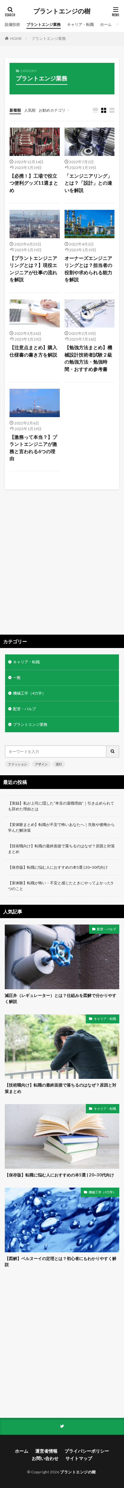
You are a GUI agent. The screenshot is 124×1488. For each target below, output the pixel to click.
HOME (16, 38)
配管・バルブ (24, 708)
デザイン (41, 764)
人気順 (30, 110)
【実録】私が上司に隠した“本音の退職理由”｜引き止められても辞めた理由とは (61, 806)
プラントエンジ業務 (43, 24)
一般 (17, 677)
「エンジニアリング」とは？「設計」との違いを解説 (88, 183)
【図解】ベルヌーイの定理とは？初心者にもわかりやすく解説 (60, 1261)
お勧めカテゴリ (52, 110)
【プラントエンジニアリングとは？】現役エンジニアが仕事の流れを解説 (33, 269)
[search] (113, 751)
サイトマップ (78, 1458)
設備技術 (12, 24)
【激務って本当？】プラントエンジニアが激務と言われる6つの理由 (33, 447)
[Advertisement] (62, 564)
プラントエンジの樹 (62, 11)
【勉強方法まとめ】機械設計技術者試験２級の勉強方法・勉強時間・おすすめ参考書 (88, 358)
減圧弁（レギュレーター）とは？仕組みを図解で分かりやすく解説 (60, 998)
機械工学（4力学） (29, 693)
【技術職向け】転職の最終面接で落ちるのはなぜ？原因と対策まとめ (61, 848)
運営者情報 (46, 1451)
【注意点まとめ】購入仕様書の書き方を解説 (33, 350)
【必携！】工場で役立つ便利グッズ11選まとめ (34, 183)
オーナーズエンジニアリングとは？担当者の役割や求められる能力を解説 (88, 269)
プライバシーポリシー (87, 1451)
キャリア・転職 (80, 24)
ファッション (17, 764)
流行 (59, 764)
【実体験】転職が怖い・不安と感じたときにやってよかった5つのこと (60, 885)
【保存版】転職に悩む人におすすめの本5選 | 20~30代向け (58, 867)
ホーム (106, 24)
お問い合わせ (45, 1458)
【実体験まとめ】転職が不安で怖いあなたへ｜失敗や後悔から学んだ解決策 (61, 827)
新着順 (15, 110)
